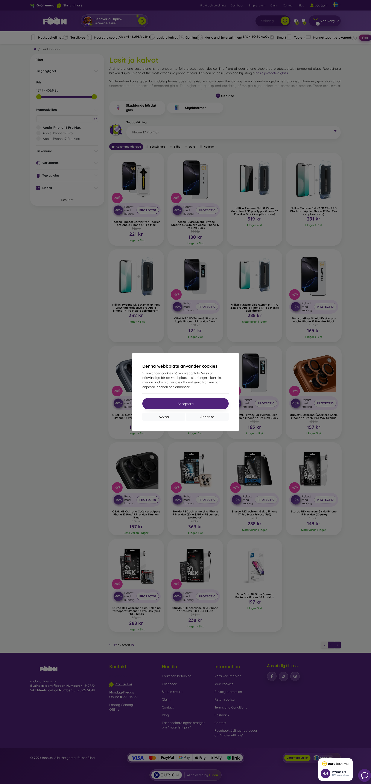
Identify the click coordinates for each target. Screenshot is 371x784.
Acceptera (186, 404)
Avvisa (164, 417)
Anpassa (207, 417)
